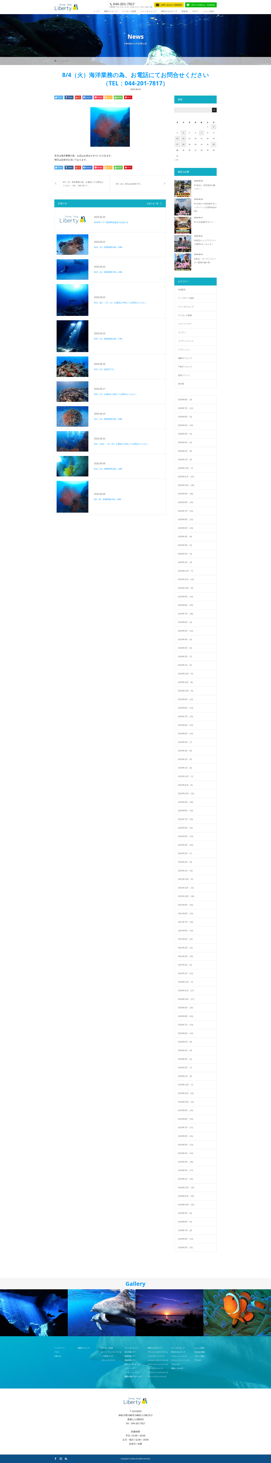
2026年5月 (185, 425)
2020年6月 (185, 1033)
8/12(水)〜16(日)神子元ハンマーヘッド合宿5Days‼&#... (205, 207)
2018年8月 (185, 1222)
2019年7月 (185, 1127)
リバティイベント (186, 341)
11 (183, 138)
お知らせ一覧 (153, 203)
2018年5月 (185, 1247)
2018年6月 (185, 1239)
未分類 (181, 384)
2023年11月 (185, 682)
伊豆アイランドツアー (132, 1364)
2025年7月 (185, 511)
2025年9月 (185, 494)
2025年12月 (185, 468)
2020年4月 (185, 1050)
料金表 (185, 11)
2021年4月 (185, 948)
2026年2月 (185, 451)
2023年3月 (185, 751)
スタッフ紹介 (199, 1356)
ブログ (195, 11)
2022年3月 (185, 853)
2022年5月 (185, 836)
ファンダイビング (148, 11)
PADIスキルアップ (169, 11)
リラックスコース (108, 1360)
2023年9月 (185, 699)
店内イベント (184, 375)
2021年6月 (185, 930)
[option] (34, 1312)
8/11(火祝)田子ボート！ (204, 222)
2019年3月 (185, 1162)
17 (177, 144)
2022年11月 (185, 785)
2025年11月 (186, 476)
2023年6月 (185, 725)
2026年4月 (185, 434)
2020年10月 (186, 999)
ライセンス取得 (129, 11)
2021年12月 (185, 879)
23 (214, 144)
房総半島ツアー (130, 1360)
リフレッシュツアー (132, 1372)
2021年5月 (185, 939)
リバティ (182, 332)
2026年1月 (185, 459)
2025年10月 (186, 485)
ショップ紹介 (208, 11)
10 (177, 138)
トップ (96, 11)
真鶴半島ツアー (130, 1356)
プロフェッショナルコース (158, 1372)
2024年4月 (185, 639)
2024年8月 (185, 605)
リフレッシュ (184, 349)
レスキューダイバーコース (158, 1360)
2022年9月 (185, 802)
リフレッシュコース (178, 1356)
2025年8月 (185, 502)
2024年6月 (185, 622)
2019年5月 (185, 1145)
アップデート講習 (186, 298)
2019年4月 (185, 1153)
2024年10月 (185, 588)
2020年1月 (185, 1076)
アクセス (197, 1360)
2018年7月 (185, 1230)
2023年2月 (185, 759)
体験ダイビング (111, 11)
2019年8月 (185, 1119)
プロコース (175, 1364)
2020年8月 (185, 1016)
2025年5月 (185, 528)
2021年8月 (185, 913)
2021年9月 (185, 905)
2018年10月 (186, 1205)
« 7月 (176, 160)
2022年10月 (186, 793)
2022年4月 (185, 845)
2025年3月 (185, 545)
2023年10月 (185, 691)
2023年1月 (185, 768)
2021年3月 (185, 956)
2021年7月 (185, 922)
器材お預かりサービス (132, 1376)
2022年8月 (185, 810)
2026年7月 (185, 408)
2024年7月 (185, 614)
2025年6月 (185, 519)
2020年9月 (185, 1007)
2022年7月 (185, 819)
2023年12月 (185, 673)
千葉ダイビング (185, 367)
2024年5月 (185, 631)
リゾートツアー (185, 324)
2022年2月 (185, 862)
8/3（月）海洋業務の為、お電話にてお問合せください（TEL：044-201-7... (83, 184)
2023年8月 (185, 708)
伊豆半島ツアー (130, 1352)
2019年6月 (185, 1136)
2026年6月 (185, 417)
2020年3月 (185, 1059)
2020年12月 (185, 982)
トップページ (59, 1348)
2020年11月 (186, 990)
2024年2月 (185, 656)
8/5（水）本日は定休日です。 (129, 183)
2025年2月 (185, 554)
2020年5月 (185, 1042)
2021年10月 (186, 896)
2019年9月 (185, 1110)
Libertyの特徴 (199, 1352)
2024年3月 (185, 648)
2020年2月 (185, 1067)
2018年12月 (186, 1187)
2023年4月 (185, 742)
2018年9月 (185, 1213)
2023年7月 (185, 716)
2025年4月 (185, 536)
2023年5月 (185, 733)
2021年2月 (185, 965)
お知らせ (57, 1356)
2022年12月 (185, 776)
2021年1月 (185, 973)
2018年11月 (186, 1196)
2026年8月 (185, 399)
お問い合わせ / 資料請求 (171, 5)
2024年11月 (186, 579)
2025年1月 (185, 562)
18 (183, 144)
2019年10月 (186, 1102)
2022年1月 (185, 871)
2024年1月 (185, 665)
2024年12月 (185, 571)
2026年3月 (185, 442)
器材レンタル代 (177, 1368)
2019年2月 (185, 1170)
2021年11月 (186, 888)
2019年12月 (185, 1085)
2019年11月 (186, 1093)
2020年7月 (185, 1025)
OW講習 (181, 289)
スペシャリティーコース (157, 1376)
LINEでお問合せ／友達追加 (203, 5)
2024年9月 (185, 596)
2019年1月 (185, 1179)
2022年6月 (185, 828)
